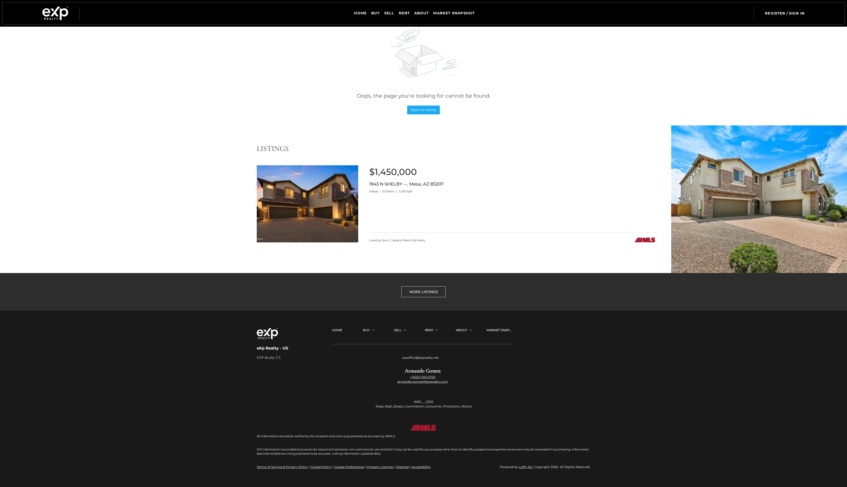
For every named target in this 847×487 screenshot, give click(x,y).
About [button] (421, 13)
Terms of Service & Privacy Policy (282, 467)
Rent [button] (404, 13)
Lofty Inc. (526, 467)
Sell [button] (389, 13)
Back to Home (423, 110)
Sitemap (402, 467)
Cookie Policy (321, 467)
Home (360, 13)
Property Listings (380, 467)
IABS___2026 (423, 402)
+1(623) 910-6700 (422, 377)
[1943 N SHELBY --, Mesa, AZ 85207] (307, 241)
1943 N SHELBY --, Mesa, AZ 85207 (406, 184)
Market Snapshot (454, 13)
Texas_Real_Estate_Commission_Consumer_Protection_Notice (423, 406)
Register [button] (775, 13)
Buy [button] (375, 13)
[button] (55, 13)
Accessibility (421, 467)
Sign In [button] (797, 13)
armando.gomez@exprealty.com (422, 382)
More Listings (423, 292)
